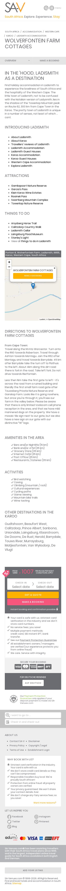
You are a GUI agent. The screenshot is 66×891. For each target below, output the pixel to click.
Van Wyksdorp (39, 545)
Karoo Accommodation (25, 155)
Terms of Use (17, 750)
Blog (14, 826)
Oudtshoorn (14, 524)
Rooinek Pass (19, 196)
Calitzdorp (13, 528)
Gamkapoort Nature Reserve (29, 186)
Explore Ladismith (21, 166)
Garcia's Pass (19, 189)
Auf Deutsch (33, 682)
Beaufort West (36, 524)
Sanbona (50, 528)
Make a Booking (49, 60)
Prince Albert (31, 528)
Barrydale (53, 537)
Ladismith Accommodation (31, 35)
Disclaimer (34, 741)
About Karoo (19, 141)
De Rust (28, 537)
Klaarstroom (48, 532)
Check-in (21, 582)
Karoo (9, 35)
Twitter (16, 821)
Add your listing (33, 870)
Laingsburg (29, 532)
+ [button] (9, 262)
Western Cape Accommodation (31, 162)
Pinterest (44, 821)
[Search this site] (46, 8)
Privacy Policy (17, 745)
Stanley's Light (20, 238)
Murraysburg (33, 541)
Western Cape (52, 31)
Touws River (14, 541)
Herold (40, 537)
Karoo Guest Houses (23, 158)
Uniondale (12, 532)
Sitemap (16, 883)
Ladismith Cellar (20, 230)
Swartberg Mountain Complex (29, 200)
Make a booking (33, 276)
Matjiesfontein (16, 545)
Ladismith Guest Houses (26, 151)
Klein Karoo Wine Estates (26, 193)
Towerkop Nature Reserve (27, 203)
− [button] (9, 267)
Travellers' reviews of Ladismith (30, 144)
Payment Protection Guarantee (38, 640)
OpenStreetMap (54, 319)
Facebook (17, 816)
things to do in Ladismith (36, 241)
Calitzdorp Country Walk (26, 227)
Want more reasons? (44, 802)
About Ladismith (21, 137)
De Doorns (13, 537)
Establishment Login (39, 750)
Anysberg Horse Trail (24, 223)
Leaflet (42, 319)
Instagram (44, 816)
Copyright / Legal (38, 745)
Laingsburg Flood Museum (27, 234)
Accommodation (32, 31)
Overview (10, 60)
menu (52, 8)
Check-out (45, 582)
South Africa (12, 31)
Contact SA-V (17, 741)
